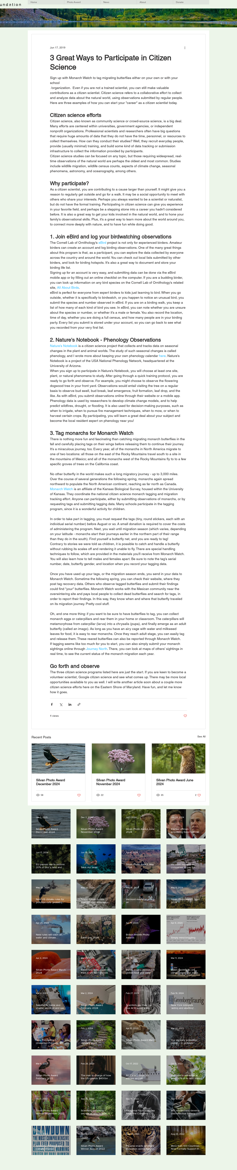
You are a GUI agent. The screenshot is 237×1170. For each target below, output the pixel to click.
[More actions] (185, 47)
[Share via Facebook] (52, 704)
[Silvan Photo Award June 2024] (178, 758)
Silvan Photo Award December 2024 (50, 782)
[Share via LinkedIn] (70, 704)
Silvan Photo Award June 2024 (174, 782)
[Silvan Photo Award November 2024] (118, 758)
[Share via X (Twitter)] (61, 704)
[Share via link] (79, 704)
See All (201, 736)
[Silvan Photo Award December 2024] (58, 758)
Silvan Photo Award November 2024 (110, 782)
